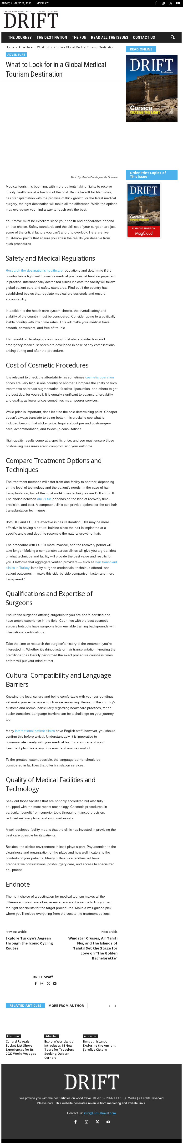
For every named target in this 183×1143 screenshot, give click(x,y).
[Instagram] (163, 3)
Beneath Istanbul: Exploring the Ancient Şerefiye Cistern (99, 1045)
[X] (170, 3)
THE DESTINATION (51, 37)
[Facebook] (156, 3)
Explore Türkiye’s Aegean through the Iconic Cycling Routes (29, 943)
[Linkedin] (54, 89)
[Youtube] (178, 3)
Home (10, 47)
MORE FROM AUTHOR (66, 1005)
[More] (76, 89)
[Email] (65, 89)
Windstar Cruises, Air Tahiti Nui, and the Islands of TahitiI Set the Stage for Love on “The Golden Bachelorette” (92, 948)
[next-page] (115, 1006)
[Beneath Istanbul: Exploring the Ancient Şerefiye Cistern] (100, 1025)
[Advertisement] (121, 19)
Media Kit (42, 3)
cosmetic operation (99, 377)
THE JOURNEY (20, 37)
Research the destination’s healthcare (34, 270)
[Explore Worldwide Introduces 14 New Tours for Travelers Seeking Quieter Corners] (61, 1025)
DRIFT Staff (43, 976)
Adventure (26, 47)
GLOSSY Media (125, 1098)
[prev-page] (109, 1006)
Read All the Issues (109, 37)
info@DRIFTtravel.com (100, 1113)
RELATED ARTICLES (25, 1005)
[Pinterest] (32, 89)
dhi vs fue (44, 499)
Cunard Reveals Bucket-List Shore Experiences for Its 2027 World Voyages (21, 1047)
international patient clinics (35, 731)
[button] (172, 37)
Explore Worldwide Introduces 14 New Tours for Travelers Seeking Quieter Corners (59, 1049)
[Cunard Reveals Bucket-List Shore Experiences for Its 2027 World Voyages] (23, 1025)
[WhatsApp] (43, 89)
